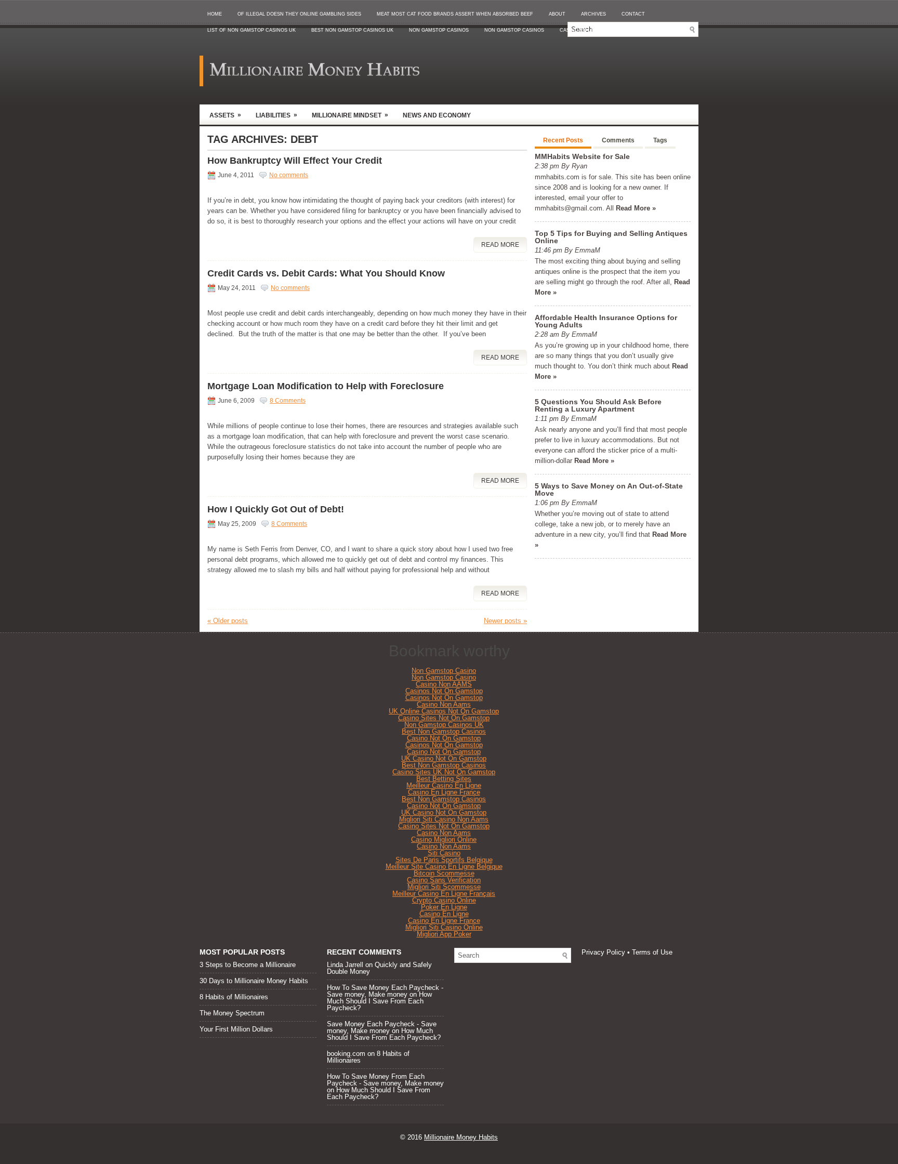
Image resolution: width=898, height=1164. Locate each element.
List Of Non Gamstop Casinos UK (251, 30)
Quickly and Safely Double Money (379, 968)
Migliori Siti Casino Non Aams (443, 819)
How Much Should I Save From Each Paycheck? (379, 1001)
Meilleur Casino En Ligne (443, 785)
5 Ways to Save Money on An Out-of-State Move (609, 489)
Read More (500, 244)
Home (214, 14)
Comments (618, 140)
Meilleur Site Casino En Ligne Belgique (444, 866)
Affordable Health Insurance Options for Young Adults (606, 321)
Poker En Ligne (444, 907)
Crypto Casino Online (444, 900)
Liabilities (276, 115)
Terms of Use (652, 952)
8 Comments (288, 400)
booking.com (346, 1053)
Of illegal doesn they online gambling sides (299, 14)
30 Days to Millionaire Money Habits (254, 981)
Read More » (636, 208)
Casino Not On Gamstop (444, 738)
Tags (660, 140)
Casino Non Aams (444, 704)
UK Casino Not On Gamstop (443, 758)
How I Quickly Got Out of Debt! (275, 509)
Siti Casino (444, 853)
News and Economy (437, 115)
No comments (288, 175)
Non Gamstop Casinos (439, 30)
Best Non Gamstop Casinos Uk (352, 30)
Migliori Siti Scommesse (444, 887)
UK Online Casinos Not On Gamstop (444, 711)
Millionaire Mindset (350, 115)
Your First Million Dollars (236, 1029)
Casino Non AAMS (444, 684)
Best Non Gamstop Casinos (444, 731)
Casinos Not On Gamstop (444, 691)
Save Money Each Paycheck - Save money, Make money (382, 1027)
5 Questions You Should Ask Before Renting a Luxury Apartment (598, 405)
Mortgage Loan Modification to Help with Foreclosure (325, 386)
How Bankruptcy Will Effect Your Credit (294, 160)
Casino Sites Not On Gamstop (444, 718)
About (557, 14)
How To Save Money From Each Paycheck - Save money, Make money (385, 1080)
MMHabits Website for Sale (582, 156)
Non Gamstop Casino (444, 670)
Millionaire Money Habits (461, 1137)
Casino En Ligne (444, 914)
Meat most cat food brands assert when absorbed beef (455, 14)
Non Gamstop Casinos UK (444, 725)
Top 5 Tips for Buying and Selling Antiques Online (611, 237)
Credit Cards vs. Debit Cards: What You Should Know (326, 273)
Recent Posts (563, 140)
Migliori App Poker (444, 934)
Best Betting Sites (443, 779)
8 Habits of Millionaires (234, 997)
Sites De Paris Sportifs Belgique (444, 860)
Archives (593, 14)
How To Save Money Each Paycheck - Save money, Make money (385, 991)
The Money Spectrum (232, 1013)
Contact (633, 14)
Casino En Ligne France (444, 792)
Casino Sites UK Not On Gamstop (443, 772)
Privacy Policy (603, 952)
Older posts (227, 621)
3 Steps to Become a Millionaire (248, 965)
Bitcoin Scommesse (444, 873)
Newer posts (505, 621)
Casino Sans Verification (444, 880)
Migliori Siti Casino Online (444, 927)
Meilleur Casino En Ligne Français (443, 893)
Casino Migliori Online (444, 839)
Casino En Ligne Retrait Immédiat (605, 30)
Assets (225, 115)
